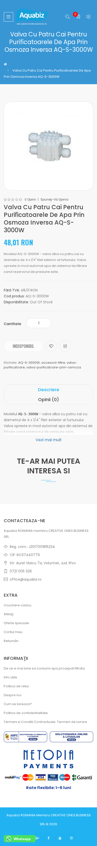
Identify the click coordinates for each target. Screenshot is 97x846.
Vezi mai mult (49, 440)
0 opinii (30, 199)
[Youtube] (59, 838)
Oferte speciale (16, 623)
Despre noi (12, 695)
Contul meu (13, 632)
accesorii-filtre (53, 362)
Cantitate (12, 323)
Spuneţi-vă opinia (54, 199)
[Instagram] (71, 838)
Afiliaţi (8, 614)
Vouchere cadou (17, 605)
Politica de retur (16, 686)
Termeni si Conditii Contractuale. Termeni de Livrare (45, 721)
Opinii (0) (48, 399)
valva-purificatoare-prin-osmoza (53, 367)
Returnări (11, 641)
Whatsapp (22, 839)
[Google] (37, 838)
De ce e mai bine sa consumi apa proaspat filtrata (44, 668)
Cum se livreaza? (18, 704)
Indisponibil (23, 346)
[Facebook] (48, 838)
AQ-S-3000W (29, 362)
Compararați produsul (65, 346)
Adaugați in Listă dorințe (51, 346)
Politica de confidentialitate (26, 713)
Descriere (48, 389)
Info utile (10, 677)
